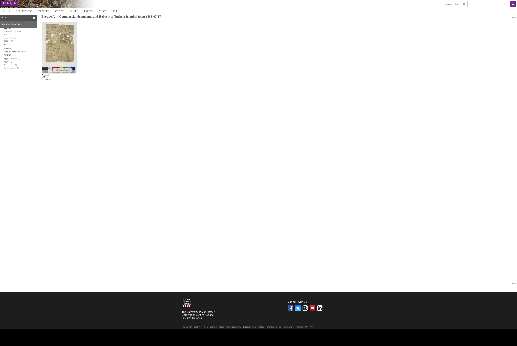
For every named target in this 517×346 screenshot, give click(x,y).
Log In (457, 4)
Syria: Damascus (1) (11, 68)
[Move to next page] (9, 11)
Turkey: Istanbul (10, 38)
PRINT (102, 11)
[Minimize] (34, 18)
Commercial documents (12, 32)
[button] (513, 4)
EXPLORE (43, 11)
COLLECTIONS (24, 11)
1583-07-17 (8, 41)
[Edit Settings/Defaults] (464, 4)
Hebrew (7, 35)
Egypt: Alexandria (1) (12, 59)
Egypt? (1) (8, 62)
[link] (506, 4)
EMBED (88, 11)
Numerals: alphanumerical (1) (15, 51)
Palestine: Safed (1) (11, 65)
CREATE (59, 11)
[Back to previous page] (3, 11)
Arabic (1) (7, 48)
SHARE (74, 11)
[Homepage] (51, 4)
